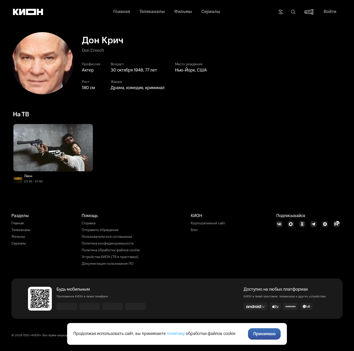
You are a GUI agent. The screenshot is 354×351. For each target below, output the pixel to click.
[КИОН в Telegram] (315, 224)
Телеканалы (21, 230)
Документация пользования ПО (107, 263)
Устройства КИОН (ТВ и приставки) (110, 257)
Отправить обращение (100, 230)
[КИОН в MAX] (292, 224)
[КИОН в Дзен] (326, 224)
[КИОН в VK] (281, 224)
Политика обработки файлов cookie (111, 250)
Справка (88, 223)
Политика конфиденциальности (108, 243)
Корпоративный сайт (208, 223)
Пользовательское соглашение (107, 236)
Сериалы (18, 243)
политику (176, 334)
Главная (17, 223)
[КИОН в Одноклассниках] (303, 224)
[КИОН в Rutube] (338, 224)
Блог (194, 230)
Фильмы (18, 236)
